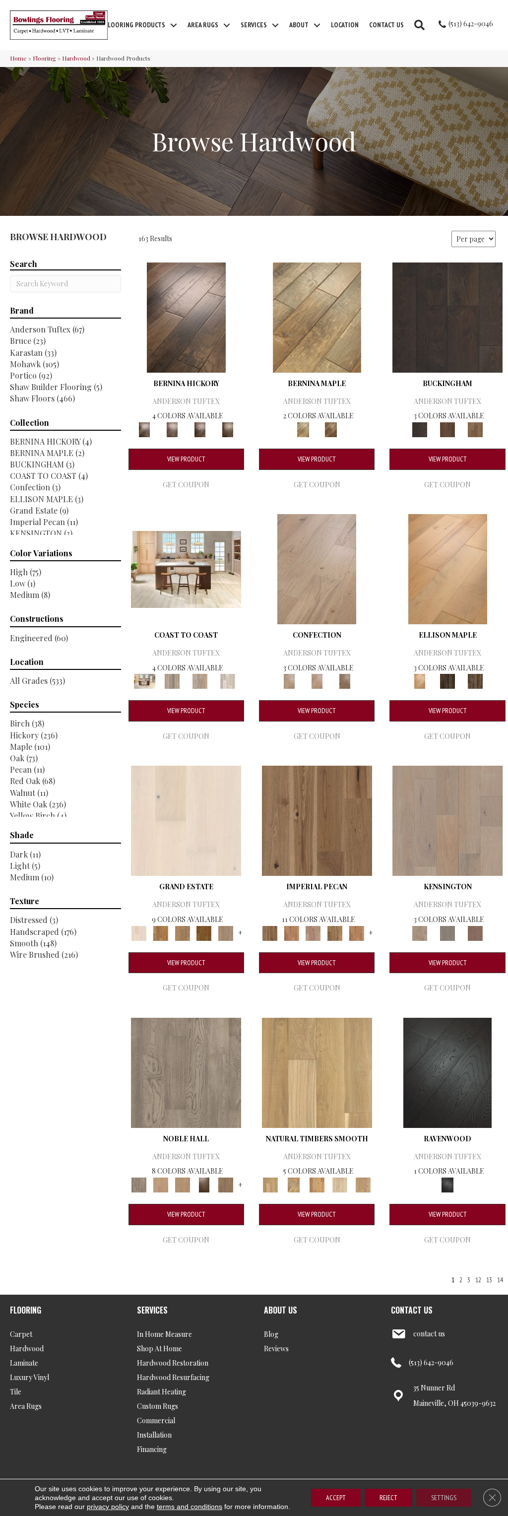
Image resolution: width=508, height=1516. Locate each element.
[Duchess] (182, 1184)
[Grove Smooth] (317, 1071)
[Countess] (160, 1184)
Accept (336, 1497)
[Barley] (291, 932)
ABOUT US (280, 1310)
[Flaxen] (334, 932)
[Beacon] (186, 568)
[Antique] (317, 820)
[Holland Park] (447, 820)
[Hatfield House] (204, 932)
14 (500, 1280)
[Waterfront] (227, 680)
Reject (388, 1497)
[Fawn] (313, 932)
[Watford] (475, 932)
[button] (173, 25)
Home (18, 58)
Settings (443, 1497)
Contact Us (386, 24)
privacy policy (108, 1507)
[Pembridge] (447, 932)
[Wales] (447, 428)
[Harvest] (356, 932)
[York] (475, 428)
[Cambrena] (186, 316)
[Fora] (172, 428)
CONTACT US (412, 1310)
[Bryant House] (160, 932)
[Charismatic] (447, 568)
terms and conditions (189, 1507)
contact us (429, 1333)
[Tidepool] (200, 680)
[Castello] (330, 428)
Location (345, 24)
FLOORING (25, 1310)
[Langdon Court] (225, 932)
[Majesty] (225, 1184)
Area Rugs (203, 24)
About (299, 24)
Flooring (44, 58)
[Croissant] (316, 568)
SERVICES (152, 1310)
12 (478, 1280)
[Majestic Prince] (447, 680)
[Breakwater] (172, 680)
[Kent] (447, 316)
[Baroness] (186, 1071)
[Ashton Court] (186, 820)
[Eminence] (204, 1184)
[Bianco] (317, 316)
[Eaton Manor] (182, 932)
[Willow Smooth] (340, 1184)
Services (254, 24)
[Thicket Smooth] (317, 1184)
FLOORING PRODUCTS (134, 24)
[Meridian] (475, 680)
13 (489, 1280)
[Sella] (227, 428)
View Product (186, 459)
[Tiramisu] (344, 680)
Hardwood (76, 58)
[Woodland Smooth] (363, 1184)
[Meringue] (317, 680)
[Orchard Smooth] (294, 1184)
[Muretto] (200, 428)
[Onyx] (447, 1071)
